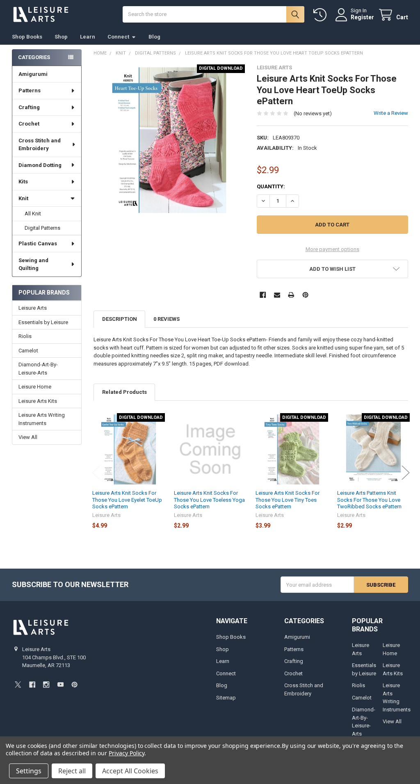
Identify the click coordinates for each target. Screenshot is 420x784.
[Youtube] (60, 684)
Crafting (29, 107)
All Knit (33, 213)
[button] (332, 269)
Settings (28, 770)
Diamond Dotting (40, 165)
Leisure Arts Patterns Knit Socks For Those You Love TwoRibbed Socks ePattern (369, 500)
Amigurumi (33, 74)
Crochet (28, 124)
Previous (96, 472)
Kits (23, 181)
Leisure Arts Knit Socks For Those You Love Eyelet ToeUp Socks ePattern (127, 500)
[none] (169, 140)
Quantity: (271, 186)
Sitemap (226, 698)
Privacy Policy (126, 753)
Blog (154, 37)
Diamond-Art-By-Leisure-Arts (38, 368)
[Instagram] (46, 684)
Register (362, 17)
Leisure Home (34, 387)
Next (405, 472)
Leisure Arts (32, 308)
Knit (23, 198)
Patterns (29, 90)
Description (119, 319)
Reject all (72, 770)
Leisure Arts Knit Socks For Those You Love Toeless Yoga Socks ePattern (209, 500)
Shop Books (27, 37)
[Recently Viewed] (322, 15)
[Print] (291, 295)
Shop (61, 37)
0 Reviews (166, 319)
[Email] (277, 295)
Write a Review (391, 113)
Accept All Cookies (130, 770)
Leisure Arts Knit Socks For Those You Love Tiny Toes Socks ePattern (288, 500)
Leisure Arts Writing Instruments (41, 419)
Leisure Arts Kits (37, 401)
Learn (87, 37)
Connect (118, 37)
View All (27, 437)
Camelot (28, 350)
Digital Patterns (42, 228)
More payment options (332, 249)
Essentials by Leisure (43, 322)
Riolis (25, 336)
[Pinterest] (305, 295)
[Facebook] (263, 295)
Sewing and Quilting (33, 264)
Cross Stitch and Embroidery (39, 144)
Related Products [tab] (124, 392)
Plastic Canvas (37, 243)
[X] (18, 684)
